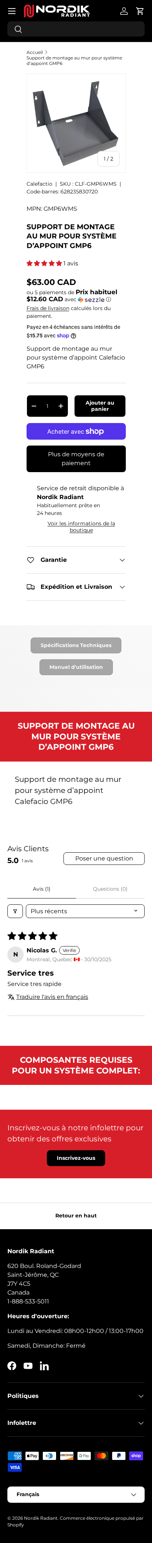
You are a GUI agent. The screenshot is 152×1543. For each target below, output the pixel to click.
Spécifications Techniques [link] (76, 645)
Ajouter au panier (100, 405)
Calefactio (39, 184)
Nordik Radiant (41, 1518)
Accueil (35, 52)
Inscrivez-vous (76, 1158)
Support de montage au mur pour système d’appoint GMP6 (74, 60)
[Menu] (12, 11)
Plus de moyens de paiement (76, 459)
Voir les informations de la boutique (81, 526)
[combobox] (76, 29)
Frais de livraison (48, 308)
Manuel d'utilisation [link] (76, 667)
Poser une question (104, 858)
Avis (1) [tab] (42, 889)
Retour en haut (76, 1215)
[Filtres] (15, 911)
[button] (140, 11)
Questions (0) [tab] (110, 889)
